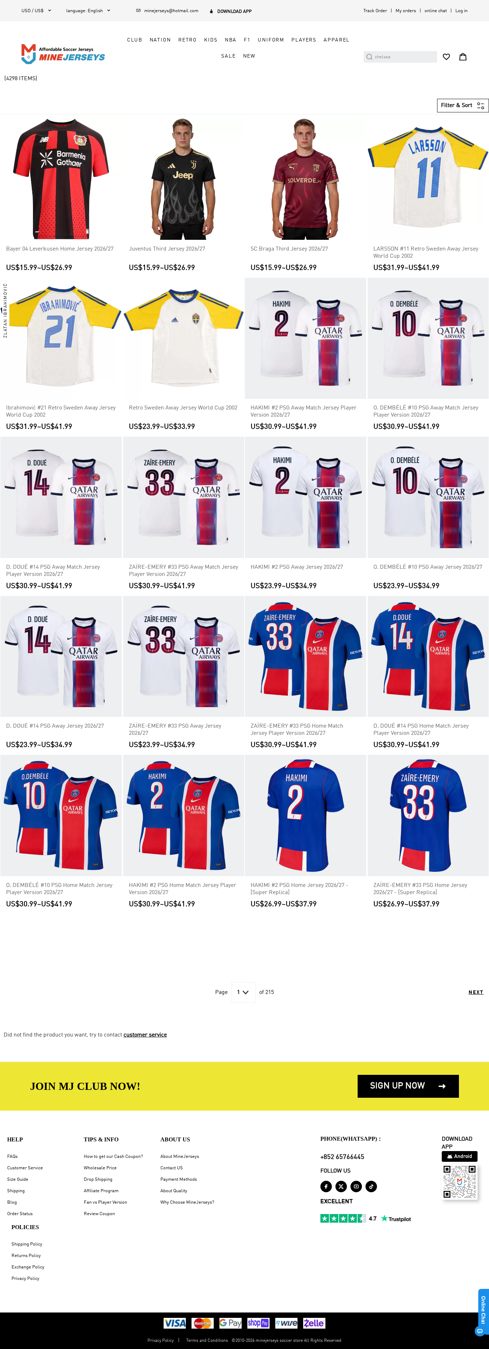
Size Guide (17, 1179)
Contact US (171, 1168)
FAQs (12, 1156)
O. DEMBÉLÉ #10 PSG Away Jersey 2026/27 (427, 567)
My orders (406, 11)
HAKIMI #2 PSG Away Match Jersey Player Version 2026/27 (304, 411)
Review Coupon (99, 1214)
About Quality (173, 1191)
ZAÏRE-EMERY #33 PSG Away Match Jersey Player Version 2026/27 (183, 570)
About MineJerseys (179, 1156)
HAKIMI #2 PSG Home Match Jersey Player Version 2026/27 (182, 889)
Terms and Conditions (207, 1341)
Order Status (20, 1214)
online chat (436, 11)
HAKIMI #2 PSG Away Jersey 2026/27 (297, 567)
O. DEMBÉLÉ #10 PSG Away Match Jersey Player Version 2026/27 (425, 411)
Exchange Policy (27, 1267)
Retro (187, 40)
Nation (160, 40)
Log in (461, 11)
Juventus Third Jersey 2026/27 (167, 249)
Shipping (16, 1191)
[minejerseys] (67, 54)
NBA (231, 40)
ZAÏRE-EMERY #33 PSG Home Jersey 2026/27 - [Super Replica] (420, 889)
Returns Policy (26, 1255)
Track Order (375, 11)
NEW (249, 56)
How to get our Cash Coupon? (113, 1156)
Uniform (271, 40)
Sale (228, 56)
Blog (12, 1202)
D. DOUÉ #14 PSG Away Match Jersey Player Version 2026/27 (53, 570)
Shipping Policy (26, 1244)
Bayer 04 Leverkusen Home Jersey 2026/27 (59, 249)
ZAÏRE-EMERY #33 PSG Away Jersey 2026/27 (175, 729)
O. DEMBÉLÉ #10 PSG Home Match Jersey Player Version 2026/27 (59, 889)
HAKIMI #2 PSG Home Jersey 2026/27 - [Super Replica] (299, 889)
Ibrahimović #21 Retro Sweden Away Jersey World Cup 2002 (61, 411)
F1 (247, 40)
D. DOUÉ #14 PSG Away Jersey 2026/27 (55, 726)
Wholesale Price (100, 1168)
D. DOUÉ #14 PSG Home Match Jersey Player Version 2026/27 (421, 729)
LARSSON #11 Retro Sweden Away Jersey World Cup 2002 (425, 252)
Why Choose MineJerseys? (187, 1202)
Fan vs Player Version (105, 1202)
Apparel (337, 40)
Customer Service (25, 1168)
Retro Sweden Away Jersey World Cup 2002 (183, 408)
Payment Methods (178, 1179)
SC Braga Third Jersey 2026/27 (289, 249)
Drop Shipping (98, 1179)
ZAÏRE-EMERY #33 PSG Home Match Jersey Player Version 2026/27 (297, 729)
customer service (145, 1035)
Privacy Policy (25, 1278)
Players (303, 40)
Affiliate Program (101, 1191)
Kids (210, 40)
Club (134, 40)
